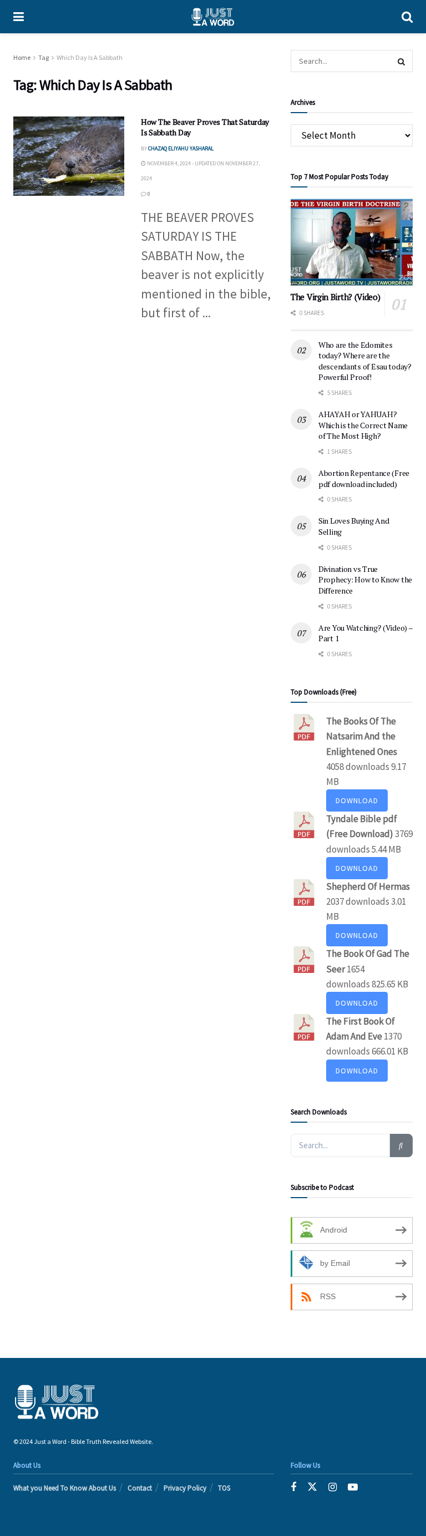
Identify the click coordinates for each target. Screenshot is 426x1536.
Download (357, 800)
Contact (140, 1488)
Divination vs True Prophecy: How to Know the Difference (365, 580)
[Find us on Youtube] (353, 1487)
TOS (224, 1488)
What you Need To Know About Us (64, 1488)
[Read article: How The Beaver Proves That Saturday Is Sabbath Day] (68, 156)
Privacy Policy (185, 1488)
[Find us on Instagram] (332, 1487)
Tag (43, 57)
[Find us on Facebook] (293, 1487)
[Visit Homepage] (213, 17)
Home (22, 57)
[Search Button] (407, 16)
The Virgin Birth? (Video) (336, 296)
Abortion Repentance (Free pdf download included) (363, 478)
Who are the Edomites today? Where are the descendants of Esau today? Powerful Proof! (365, 361)
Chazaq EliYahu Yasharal (181, 148)
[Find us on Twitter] (312, 1487)
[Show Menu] (18, 16)
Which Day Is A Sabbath (90, 57)
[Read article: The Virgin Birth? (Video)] (352, 242)
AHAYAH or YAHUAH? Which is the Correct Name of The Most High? (363, 425)
